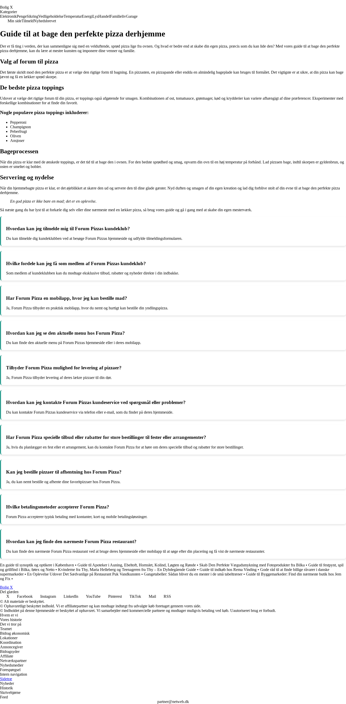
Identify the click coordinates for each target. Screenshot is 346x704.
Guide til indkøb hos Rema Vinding (228, 569)
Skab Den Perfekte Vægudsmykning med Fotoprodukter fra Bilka (252, 565)
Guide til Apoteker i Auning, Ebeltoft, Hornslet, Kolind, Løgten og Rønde (137, 565)
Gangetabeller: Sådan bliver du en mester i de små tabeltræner (193, 574)
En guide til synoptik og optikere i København (37, 565)
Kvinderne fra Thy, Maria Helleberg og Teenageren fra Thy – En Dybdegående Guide (127, 569)
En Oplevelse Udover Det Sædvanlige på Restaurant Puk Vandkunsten (83, 574)
